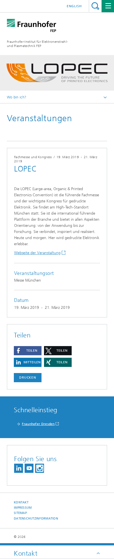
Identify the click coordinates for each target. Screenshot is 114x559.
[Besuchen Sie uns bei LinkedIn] (18, 468)
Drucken (27, 377)
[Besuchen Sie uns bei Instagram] (39, 468)
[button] (28, 350)
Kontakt (21, 502)
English (74, 6)
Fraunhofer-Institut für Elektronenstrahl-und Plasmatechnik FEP (37, 44)
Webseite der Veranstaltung (37, 252)
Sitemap (20, 513)
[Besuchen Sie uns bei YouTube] (29, 468)
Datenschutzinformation (36, 518)
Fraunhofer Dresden (38, 424)
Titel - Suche (95, 6)
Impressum (23, 508)
